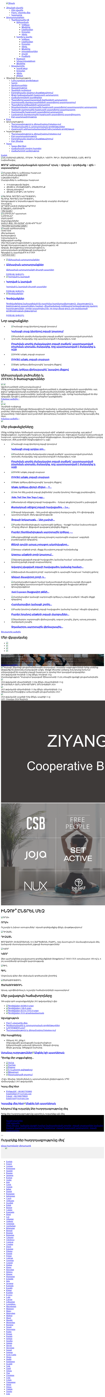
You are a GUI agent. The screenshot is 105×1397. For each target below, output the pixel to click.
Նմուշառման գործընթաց (24, 80)
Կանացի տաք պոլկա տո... (28, 449)
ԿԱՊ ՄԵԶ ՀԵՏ (8, 255)
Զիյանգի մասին (14, 8)
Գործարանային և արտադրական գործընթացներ (38, 127)
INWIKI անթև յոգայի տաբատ (30, 359)
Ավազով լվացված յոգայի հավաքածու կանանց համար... (47, 567)
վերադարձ (25, 1146)
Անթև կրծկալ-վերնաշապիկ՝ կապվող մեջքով (40, 369)
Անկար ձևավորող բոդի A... (28, 577)
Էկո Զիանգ (17, 141)
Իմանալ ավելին (10, 665)
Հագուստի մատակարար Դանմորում (35, 1128)
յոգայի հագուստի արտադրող (72, 1128)
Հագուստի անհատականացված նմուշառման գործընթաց (42, 129)
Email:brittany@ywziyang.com (18, 1094)
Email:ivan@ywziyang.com (17, 1098)
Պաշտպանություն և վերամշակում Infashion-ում (36, 124)
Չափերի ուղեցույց (21, 90)
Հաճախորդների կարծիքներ (26, 97)
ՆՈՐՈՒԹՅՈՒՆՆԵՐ (15, 1028)
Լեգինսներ (27, 29)
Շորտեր (26, 32)
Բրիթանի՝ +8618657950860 (19, 1091)
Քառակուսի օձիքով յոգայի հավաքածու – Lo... (40, 507)
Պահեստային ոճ (20, 20)
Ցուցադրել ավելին (11, 632)
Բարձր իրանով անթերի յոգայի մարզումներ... (40, 614)
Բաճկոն (26, 56)
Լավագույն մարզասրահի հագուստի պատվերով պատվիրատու (46, 114)
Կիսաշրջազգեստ (25, 61)
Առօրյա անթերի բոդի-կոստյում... (32, 554)
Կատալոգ (16, 15)
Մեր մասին (17, 10)
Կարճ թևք (22, 68)
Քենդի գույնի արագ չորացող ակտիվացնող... (40, 544)
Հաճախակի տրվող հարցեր (26, 148)
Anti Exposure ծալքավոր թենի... (30, 592)
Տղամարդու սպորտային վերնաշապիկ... (37, 627)
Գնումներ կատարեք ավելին (14, 226)
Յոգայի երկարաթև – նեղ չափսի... (33, 519)
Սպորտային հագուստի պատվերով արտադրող (37, 112)
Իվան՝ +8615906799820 (17, 1096)
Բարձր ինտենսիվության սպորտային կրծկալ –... (42, 532)
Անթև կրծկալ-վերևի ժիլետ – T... (31, 487)
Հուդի (25, 54)
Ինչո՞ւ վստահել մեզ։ (17, 1023)
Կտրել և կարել (24, 37)
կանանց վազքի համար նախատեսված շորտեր (45, 1125)
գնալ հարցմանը (10, 1146)
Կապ (9, 144)
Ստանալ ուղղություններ (16, 1052)
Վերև (24, 34)
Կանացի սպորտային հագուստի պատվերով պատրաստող (43, 110)
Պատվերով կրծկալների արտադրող (30, 105)
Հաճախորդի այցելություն (25, 151)
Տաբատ (20, 59)
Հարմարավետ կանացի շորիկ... (31, 604)
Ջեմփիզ (26, 27)
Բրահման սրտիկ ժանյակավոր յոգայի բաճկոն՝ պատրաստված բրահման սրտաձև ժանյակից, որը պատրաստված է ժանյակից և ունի (53, 347)
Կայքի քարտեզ (14, 1121)
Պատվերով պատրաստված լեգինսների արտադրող (39, 100)
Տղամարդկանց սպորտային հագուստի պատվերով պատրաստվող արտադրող (54, 107)
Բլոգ (8, 119)
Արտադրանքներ (15, 17)
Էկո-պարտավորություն (24, 117)
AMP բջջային (13, 1123)
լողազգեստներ (30, 51)
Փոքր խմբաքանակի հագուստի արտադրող (34, 95)
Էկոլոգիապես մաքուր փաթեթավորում (32, 93)
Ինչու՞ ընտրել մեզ (20, 12)
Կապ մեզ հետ (18, 146)
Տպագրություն (19, 88)
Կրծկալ (25, 25)
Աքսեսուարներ (19, 85)
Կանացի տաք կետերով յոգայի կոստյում (37, 331)
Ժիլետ (19, 76)
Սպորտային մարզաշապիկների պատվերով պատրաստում (43, 102)
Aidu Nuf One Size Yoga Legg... (28, 497)
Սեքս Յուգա (12, 1125)
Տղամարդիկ (18, 66)
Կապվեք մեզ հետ (12, 1103)
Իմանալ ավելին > (10, 399)
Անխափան (22, 22)
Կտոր (14, 83)
